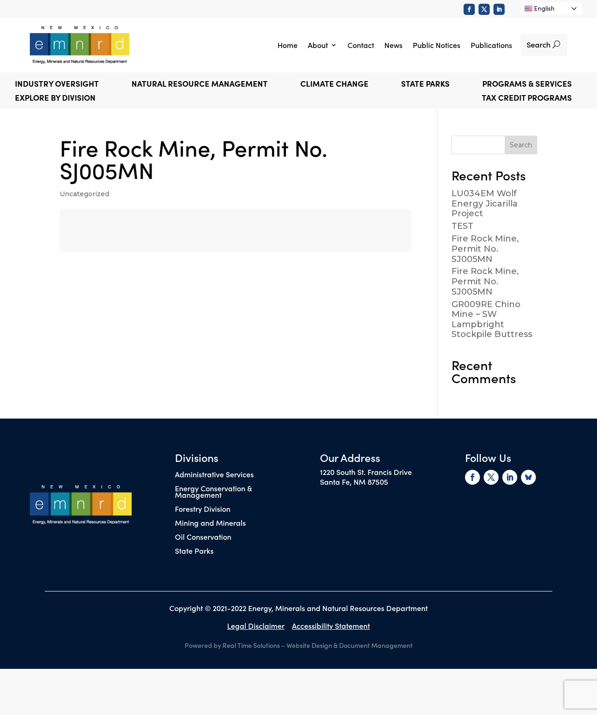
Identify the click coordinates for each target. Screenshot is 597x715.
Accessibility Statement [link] (331, 625)
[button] (521, 145)
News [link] (393, 45)
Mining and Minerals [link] (210, 523)
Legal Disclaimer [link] (256, 625)
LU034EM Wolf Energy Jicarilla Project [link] (484, 203)
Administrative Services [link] (214, 475)
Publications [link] (491, 45)
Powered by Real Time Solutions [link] (232, 645)
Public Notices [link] (436, 45)
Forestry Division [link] (202, 509)
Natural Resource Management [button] (200, 84)
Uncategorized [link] (84, 194)
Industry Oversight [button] (57, 84)
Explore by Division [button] (55, 98)
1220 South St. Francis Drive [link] (366, 472)
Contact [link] (360, 45)
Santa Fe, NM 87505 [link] (354, 481)
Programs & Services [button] (527, 84)
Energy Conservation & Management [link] (213, 492)
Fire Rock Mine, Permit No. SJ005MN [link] (485, 249)
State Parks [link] (194, 551)
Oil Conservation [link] (203, 537)
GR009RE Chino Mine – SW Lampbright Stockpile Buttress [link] (491, 319)
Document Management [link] (376, 645)
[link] (469, 9)
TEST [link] (462, 226)
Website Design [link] (309, 645)
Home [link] (288, 45)
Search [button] (538, 44)
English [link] (544, 8)
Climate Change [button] (334, 84)
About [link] (318, 45)
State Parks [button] (425, 84)
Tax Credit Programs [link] (527, 98)
